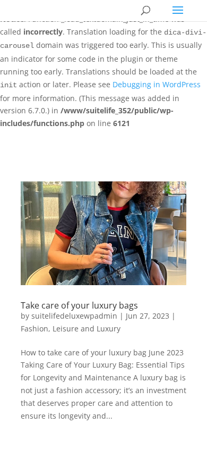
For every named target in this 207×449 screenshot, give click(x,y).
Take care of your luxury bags (79, 305)
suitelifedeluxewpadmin (74, 316)
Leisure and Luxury (86, 328)
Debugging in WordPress (157, 84)
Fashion (34, 328)
